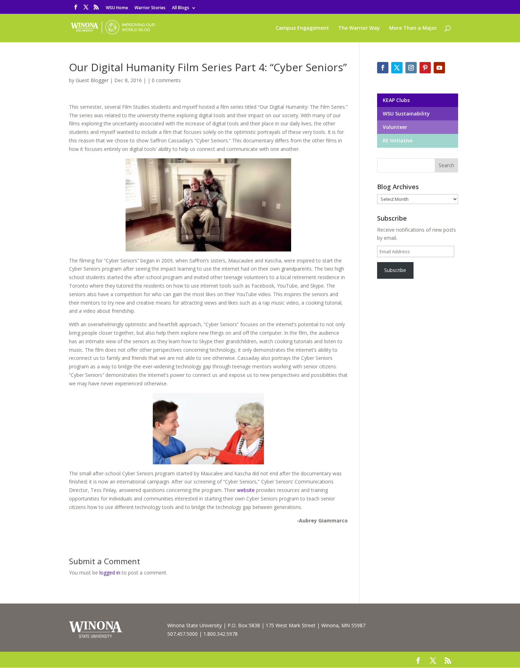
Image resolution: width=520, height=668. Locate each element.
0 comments (166, 80)
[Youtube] (439, 67)
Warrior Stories (150, 8)
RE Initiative (396, 140)
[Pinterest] (425, 67)
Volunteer (394, 127)
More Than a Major (413, 28)
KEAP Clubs (395, 100)
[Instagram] (411, 67)
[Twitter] (397, 67)
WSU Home (117, 8)
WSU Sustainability (405, 113)
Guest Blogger (92, 80)
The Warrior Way (359, 28)
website (246, 490)
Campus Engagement (302, 28)
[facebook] (382, 67)
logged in (109, 572)
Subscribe (395, 270)
